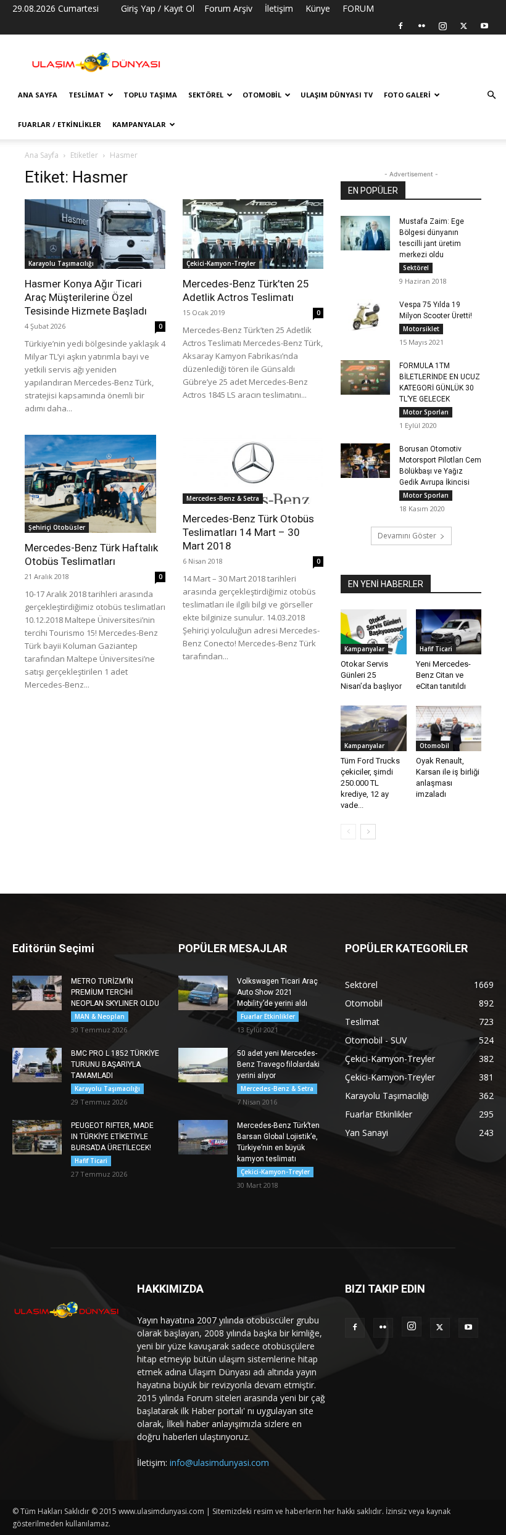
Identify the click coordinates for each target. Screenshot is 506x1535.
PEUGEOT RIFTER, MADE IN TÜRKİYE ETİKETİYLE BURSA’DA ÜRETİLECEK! (112, 1136)
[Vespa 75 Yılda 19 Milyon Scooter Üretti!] (365, 316)
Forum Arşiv (228, 8)
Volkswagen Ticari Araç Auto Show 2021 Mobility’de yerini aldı (277, 992)
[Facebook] (400, 26)
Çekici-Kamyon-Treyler (220, 263)
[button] (491, 95)
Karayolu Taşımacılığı (61, 263)
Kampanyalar (139, 124)
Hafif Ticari (436, 648)
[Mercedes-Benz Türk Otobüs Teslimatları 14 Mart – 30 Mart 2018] (253, 469)
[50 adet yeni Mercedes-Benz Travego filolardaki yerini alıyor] (203, 1065)
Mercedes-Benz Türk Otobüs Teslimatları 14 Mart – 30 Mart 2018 (248, 532)
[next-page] (368, 831)
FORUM (358, 8)
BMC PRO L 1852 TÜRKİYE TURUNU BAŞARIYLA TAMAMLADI (115, 1064)
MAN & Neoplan (100, 1016)
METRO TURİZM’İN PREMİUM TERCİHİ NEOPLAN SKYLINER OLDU (115, 992)
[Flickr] (421, 26)
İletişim (279, 8)
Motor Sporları (426, 412)
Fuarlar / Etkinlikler (59, 124)
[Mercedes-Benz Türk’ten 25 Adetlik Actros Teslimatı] (253, 234)
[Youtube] (484, 26)
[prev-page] (348, 831)
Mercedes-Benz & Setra (222, 498)
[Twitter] (463, 26)
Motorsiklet (421, 328)
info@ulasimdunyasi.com (219, 1462)
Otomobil (262, 94)
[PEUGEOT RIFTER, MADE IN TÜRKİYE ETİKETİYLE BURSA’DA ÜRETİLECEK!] (37, 1137)
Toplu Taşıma (150, 94)
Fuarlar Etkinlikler (268, 1016)
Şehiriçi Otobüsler (56, 527)
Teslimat (86, 94)
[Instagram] (442, 26)
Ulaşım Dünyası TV (337, 94)
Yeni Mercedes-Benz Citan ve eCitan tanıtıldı (443, 675)
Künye (317, 8)
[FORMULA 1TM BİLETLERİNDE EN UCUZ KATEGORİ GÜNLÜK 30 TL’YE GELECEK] (365, 377)
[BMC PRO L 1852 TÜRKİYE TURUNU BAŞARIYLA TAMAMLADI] (37, 1065)
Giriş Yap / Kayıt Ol (157, 8)
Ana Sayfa (37, 94)
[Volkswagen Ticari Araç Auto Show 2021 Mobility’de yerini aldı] (203, 993)
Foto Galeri (407, 94)
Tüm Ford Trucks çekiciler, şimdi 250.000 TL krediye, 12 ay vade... (370, 783)
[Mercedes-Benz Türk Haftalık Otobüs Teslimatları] (95, 484)
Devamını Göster (407, 535)
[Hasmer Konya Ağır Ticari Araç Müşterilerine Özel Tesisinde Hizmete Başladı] (95, 234)
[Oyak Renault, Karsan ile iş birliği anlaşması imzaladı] (449, 728)
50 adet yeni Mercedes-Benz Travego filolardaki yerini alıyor (278, 1064)
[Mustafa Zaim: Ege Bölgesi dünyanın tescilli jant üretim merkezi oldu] (365, 233)
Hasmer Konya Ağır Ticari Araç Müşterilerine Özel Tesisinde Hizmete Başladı (86, 297)
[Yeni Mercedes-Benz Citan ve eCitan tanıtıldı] (449, 631)
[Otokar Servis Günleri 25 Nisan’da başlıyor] (374, 631)
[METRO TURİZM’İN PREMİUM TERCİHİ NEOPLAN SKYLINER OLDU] (37, 993)
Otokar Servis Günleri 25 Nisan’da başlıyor (371, 675)
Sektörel (205, 94)
